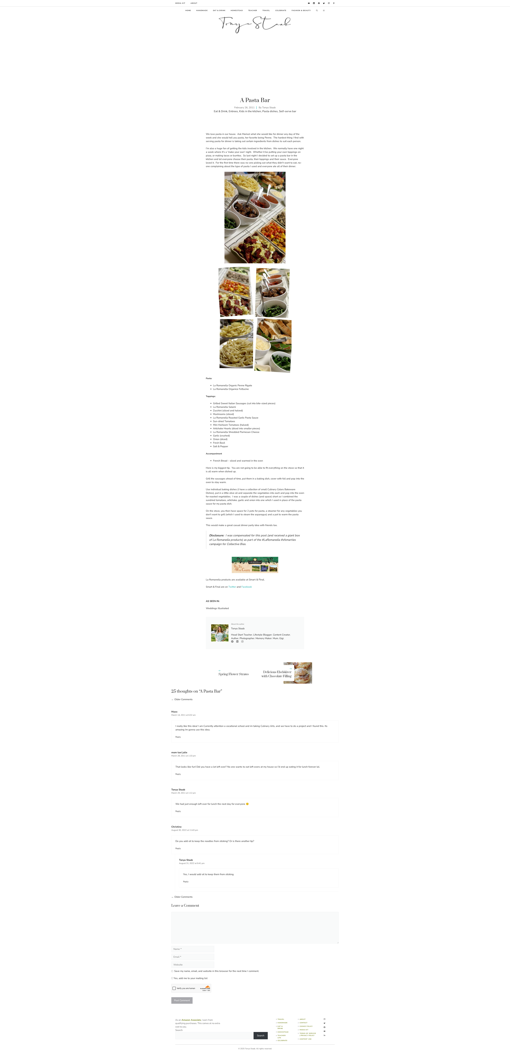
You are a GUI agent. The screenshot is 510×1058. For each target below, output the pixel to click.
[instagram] (329, 3)
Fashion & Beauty (301, 10)
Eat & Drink (219, 10)
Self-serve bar (287, 111)
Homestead (237, 10)
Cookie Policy (306, 1026)
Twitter (232, 586)
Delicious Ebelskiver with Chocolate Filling (277, 674)
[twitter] (324, 3)
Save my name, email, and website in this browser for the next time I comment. (216, 971)
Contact (304, 1023)
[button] (316, 10)
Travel (266, 10)
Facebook (246, 586)
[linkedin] (309, 3)
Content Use (306, 1039)
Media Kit (304, 1030)
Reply (178, 737)
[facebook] (319, 3)
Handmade (202, 10)
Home (188, 10)
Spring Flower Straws (233, 674)
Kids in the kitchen (250, 111)
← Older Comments (182, 699)
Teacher (252, 10)
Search (179, 1030)
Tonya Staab (269, 107)
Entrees (233, 111)
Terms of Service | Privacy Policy (308, 1034)
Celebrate (280, 10)
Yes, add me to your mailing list (190, 978)
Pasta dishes (270, 111)
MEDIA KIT (180, 3)
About (194, 3)
